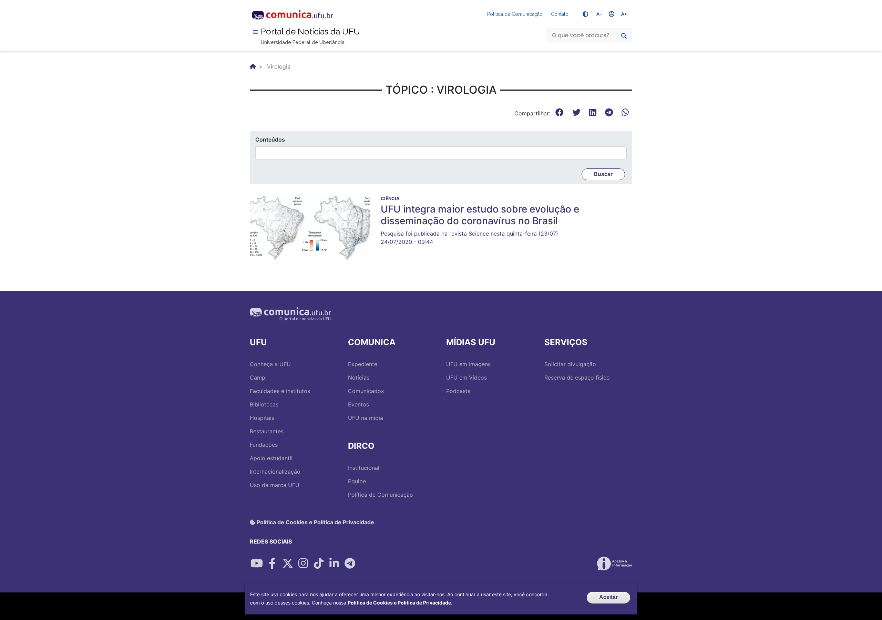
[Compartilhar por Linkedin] (334, 563)
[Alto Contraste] (585, 14)
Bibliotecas (264, 404)
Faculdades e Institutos (280, 391)
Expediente (362, 364)
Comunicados (366, 391)
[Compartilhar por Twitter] (288, 563)
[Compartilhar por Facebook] (272, 563)
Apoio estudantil (271, 458)
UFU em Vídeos (466, 377)
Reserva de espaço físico (577, 377)
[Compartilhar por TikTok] (319, 563)
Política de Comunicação (515, 14)
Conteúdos (270, 139)
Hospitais (262, 417)
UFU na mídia (365, 417)
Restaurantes (267, 431)
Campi (258, 377)
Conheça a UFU (270, 364)
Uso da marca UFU (274, 485)
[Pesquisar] (623, 35)
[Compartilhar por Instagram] (303, 563)
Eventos (358, 404)
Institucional (363, 467)
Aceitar (608, 597)
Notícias (358, 377)
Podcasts (458, 391)
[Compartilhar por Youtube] (257, 563)
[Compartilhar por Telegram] (350, 563)
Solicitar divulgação (570, 364)
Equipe (357, 481)
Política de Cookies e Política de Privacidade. (400, 603)
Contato (559, 14)
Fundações (264, 444)
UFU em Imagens (468, 364)
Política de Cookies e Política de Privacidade (314, 522)
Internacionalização (275, 471)
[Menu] (255, 32)
